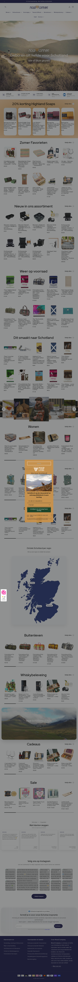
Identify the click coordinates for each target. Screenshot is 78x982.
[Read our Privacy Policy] (50, 519)
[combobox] (39, 505)
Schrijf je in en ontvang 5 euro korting (39, 509)
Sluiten (39, 463)
